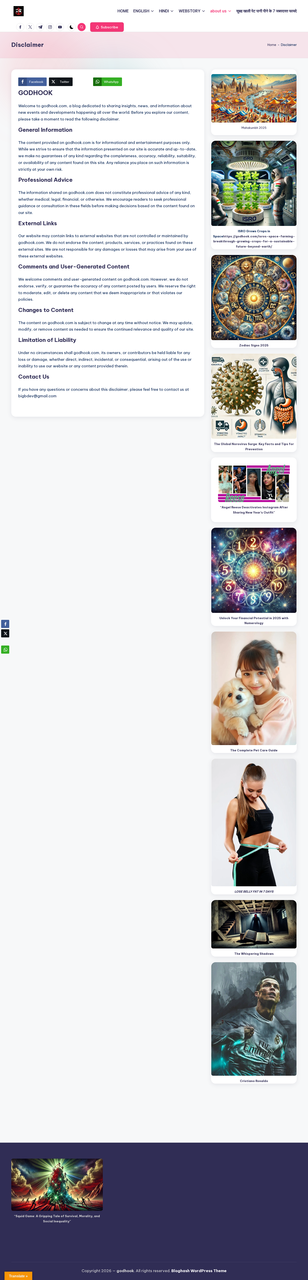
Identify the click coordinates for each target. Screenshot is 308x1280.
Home (271, 45)
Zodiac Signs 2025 (254, 345)
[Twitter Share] (5, 633)
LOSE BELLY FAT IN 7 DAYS (254, 891)
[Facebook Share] (5, 624)
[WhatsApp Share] (5, 650)
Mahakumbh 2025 (254, 128)
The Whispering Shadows (254, 953)
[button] (107, 27)
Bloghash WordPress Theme (199, 1270)
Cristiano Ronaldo (254, 1081)
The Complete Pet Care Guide (254, 750)
